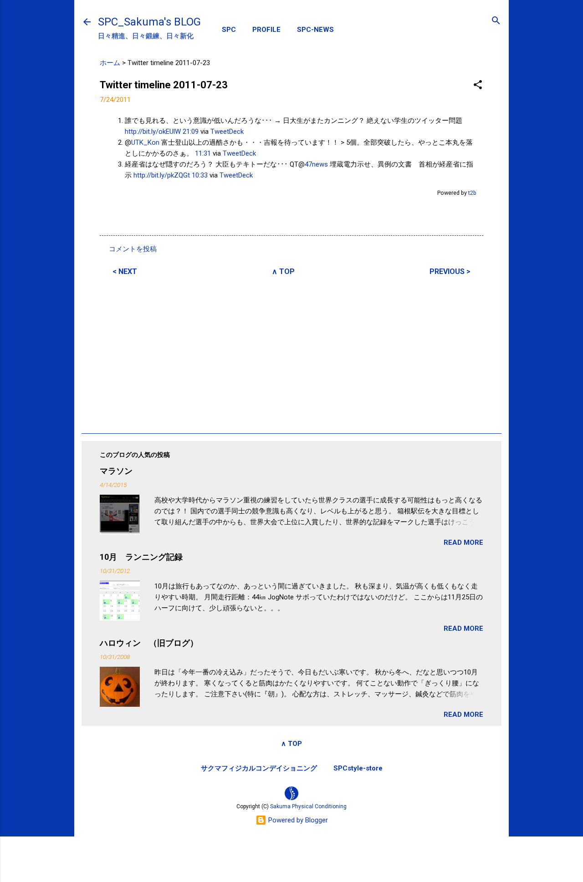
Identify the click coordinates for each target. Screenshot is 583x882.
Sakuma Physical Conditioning (308, 806)
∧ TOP (283, 271)
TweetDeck (227, 131)
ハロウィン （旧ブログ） (149, 643)
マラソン (116, 471)
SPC (229, 29)
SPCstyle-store (358, 768)
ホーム (110, 63)
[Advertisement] (291, 353)
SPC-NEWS (315, 29)
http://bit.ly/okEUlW (153, 131)
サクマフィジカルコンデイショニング (259, 768)
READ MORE (463, 542)
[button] (477, 85)
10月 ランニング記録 (141, 557)
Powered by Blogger (297, 820)
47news (316, 164)
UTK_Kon (145, 142)
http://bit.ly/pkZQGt (161, 175)
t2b (472, 192)
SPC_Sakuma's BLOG (149, 21)
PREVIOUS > (450, 271)
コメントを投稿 (133, 249)
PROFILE (266, 29)
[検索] (496, 21)
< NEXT (125, 271)
